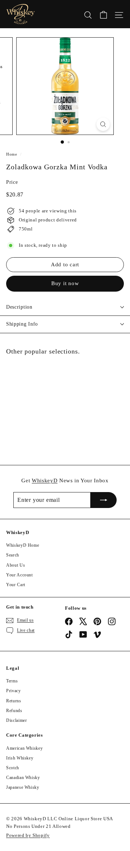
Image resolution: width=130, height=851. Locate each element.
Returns (13, 700)
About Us (15, 565)
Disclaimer (16, 720)
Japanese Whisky (22, 787)
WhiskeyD (44, 480)
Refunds (14, 710)
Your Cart (15, 584)
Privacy (13, 690)
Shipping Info (22, 324)
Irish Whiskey (19, 758)
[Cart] (103, 14)
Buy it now (65, 283)
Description (19, 307)
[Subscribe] (104, 500)
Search (12, 555)
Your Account (19, 574)
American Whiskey (24, 748)
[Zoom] (103, 124)
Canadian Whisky (23, 777)
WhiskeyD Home (22, 545)
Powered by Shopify (28, 835)
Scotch (12, 767)
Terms (12, 680)
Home (11, 154)
